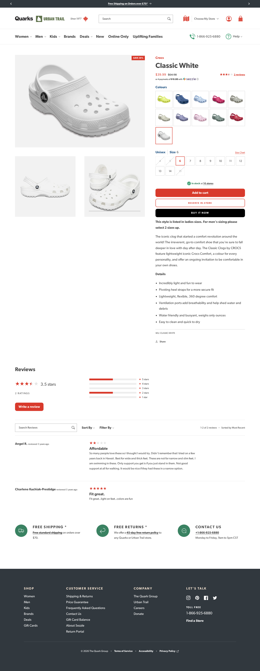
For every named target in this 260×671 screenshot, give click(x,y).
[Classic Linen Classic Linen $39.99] (163, 117)
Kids (27, 608)
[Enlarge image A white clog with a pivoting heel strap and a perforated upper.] (45, 186)
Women (29, 596)
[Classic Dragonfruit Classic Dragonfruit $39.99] (218, 99)
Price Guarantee (77, 602)
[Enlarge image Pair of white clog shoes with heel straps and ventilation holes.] (114, 186)
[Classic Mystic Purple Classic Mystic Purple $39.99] (182, 117)
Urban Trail (141, 602)
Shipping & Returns (79, 596)
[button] (240, 18)
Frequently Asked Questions (85, 608)
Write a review (29, 407)
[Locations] (186, 18)
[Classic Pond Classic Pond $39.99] (218, 117)
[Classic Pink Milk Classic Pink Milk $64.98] (200, 117)
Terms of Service (123, 651)
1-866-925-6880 (208, 36)
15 (182, 172)
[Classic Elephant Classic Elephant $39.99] (236, 99)
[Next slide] (249, 3)
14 (170, 171)
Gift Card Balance (78, 620)
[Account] (229, 18)
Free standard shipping (47, 532)
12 (240, 161)
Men (27, 602)
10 (220, 161)
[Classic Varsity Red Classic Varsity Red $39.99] (236, 117)
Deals (27, 620)
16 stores (208, 183)
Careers (139, 608)
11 (230, 161)
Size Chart (240, 152)
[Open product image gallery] (80, 101)
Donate (139, 614)
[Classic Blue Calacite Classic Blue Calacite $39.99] (200, 99)
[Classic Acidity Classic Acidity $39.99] (163, 99)
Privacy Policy (167, 651)
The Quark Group (146, 596)
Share (163, 341)
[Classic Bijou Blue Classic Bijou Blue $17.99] (182, 99)
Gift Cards (30, 625)
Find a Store (195, 621)
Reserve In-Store (200, 203)
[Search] (169, 19)
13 (160, 171)
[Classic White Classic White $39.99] (163, 135)
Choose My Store (204, 18)
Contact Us (73, 614)
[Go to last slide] (11, 3)
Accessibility (146, 651)
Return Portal (75, 631)
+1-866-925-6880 (207, 532)
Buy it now (200, 212)
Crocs (159, 58)
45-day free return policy (142, 532)
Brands (28, 614)
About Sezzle (75, 625)
